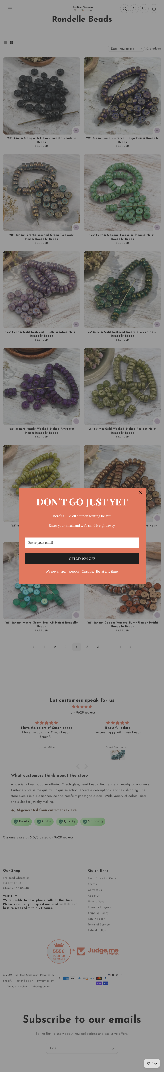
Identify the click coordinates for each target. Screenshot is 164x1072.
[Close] (141, 492)
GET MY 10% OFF (82, 559)
